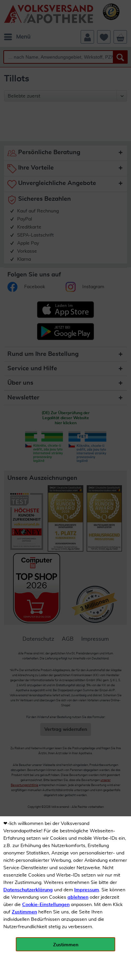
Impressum (86, 890)
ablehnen (78, 897)
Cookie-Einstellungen (46, 904)
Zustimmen (24, 912)
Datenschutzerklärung (28, 890)
